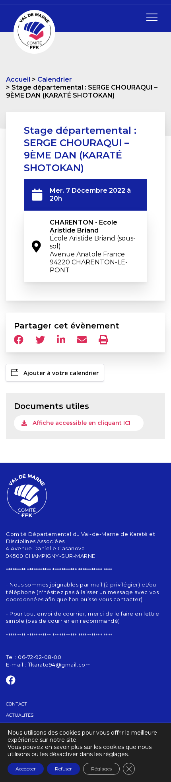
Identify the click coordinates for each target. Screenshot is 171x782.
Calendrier (54, 79)
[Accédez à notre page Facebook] (11, 681)
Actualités (19, 715)
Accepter (26, 769)
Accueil (18, 79)
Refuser (63, 769)
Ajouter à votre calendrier (61, 373)
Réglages (101, 769)
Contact (16, 704)
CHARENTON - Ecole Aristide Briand (93, 246)
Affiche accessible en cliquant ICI (81, 422)
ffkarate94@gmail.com (59, 664)
